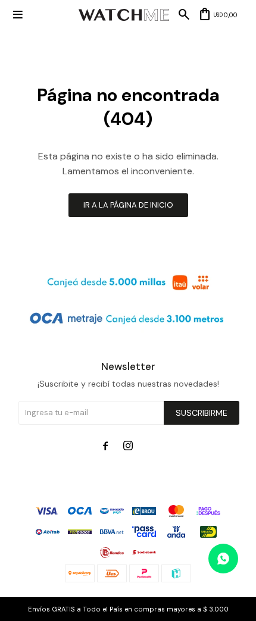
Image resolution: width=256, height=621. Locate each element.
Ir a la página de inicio (128, 205)
